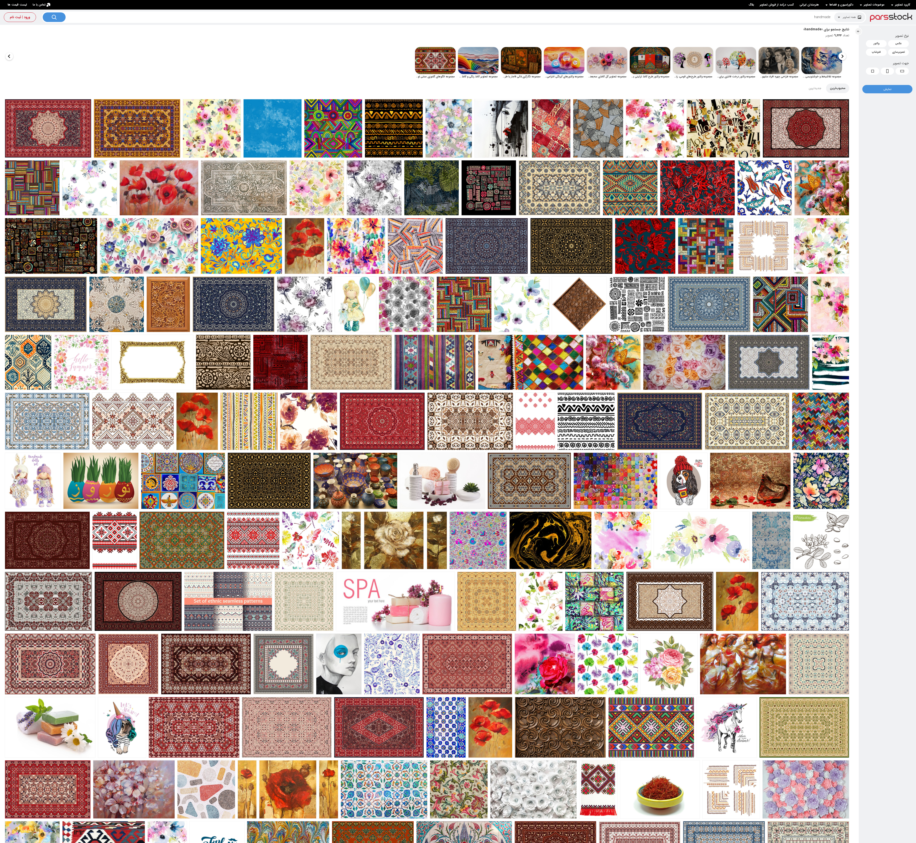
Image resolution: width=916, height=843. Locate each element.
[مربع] (872, 71)
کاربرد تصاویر (902, 5)
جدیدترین (815, 88)
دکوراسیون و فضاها (841, 5)
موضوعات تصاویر (874, 5)
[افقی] (902, 71)
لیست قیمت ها (17, 4)
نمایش (887, 89)
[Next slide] (9, 56)
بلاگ (751, 4)
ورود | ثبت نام (20, 17)
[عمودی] (887, 71)
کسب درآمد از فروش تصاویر (777, 4)
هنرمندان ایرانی (809, 4)
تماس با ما (39, 4)
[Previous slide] (842, 56)
